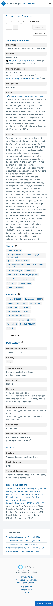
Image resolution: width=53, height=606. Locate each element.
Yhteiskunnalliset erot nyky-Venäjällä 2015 (23, 544)
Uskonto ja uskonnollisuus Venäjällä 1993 (22, 551)
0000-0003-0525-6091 (23, 60)
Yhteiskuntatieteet (14, 251)
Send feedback (44, 603)
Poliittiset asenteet (14, 316)
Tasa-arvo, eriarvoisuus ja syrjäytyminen (22, 275)
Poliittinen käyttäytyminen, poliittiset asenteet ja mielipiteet (25, 266)
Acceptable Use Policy (26, 580)
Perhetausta (25, 307)
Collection (30, 3)
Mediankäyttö (35, 303)
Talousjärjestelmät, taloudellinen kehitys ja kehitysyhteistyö (23, 256)
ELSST (18, 299)
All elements (40, 33)
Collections (26, 586)
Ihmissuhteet (29, 299)
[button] (50, 3)
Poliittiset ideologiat (14, 271)
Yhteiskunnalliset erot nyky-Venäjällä (26, 96)
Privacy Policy (26, 577)
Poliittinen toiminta (14, 311)
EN (9, 27)
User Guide (26, 589)
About (26, 592)
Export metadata (31, 21)
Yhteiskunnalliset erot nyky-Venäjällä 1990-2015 (25, 548)
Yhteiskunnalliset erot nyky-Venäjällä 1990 (23, 537)
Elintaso (10, 299)
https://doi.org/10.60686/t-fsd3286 (22, 78)
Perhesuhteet (12, 307)
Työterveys (11, 283)
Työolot (10, 261)
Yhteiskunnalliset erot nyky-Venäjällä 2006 (23, 540)
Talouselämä (12, 324)
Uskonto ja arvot (25, 283)
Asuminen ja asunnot (15, 287)
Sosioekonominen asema (16, 320)
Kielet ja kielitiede (22, 261)
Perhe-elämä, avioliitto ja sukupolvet (20, 279)
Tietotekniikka (30, 271)
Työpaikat (11, 328)
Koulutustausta (13, 303)
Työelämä (23, 324)
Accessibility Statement (26, 582)
